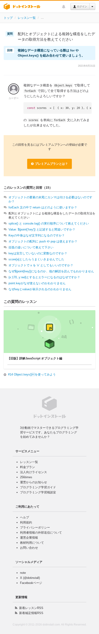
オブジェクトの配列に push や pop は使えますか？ (43, 241)
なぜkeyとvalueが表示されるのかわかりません (40, 289)
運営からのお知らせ (33, 482)
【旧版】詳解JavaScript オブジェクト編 (68, 18)
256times (26, 477)
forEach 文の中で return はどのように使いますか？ (43, 207)
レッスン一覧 (27, 18)
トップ (8, 18)
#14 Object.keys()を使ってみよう (32, 374)
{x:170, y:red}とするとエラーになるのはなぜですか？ (44, 277)
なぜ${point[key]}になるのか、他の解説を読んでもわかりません (51, 271)
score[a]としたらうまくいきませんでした (36, 259)
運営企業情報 (29, 537)
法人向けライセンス (33, 472)
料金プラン (27, 467)
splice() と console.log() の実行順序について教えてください (49, 223)
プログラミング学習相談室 (38, 492)
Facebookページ (31, 583)
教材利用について (32, 542)
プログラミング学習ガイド (38, 487)
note (23, 572)
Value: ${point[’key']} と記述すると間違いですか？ (42, 229)
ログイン (81, 6)
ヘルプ (24, 517)
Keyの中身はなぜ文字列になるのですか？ (37, 235)
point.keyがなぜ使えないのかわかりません (37, 283)
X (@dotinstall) (30, 578)
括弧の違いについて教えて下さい (31, 247)
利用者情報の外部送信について (41, 532)
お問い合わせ (29, 547)
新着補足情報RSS (31, 613)
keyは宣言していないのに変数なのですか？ (38, 253)
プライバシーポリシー (35, 527)
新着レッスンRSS (31, 608)
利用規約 (26, 522)
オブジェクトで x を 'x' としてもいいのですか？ (41, 265)
